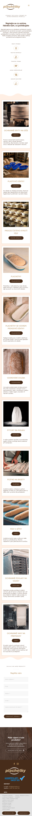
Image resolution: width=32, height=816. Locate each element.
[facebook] (14, 764)
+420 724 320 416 (14, 788)
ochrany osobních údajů (17, 797)
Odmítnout (24, 813)
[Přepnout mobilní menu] (29, 5)
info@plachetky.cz (14, 786)
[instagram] (18, 764)
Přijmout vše (9, 813)
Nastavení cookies (24, 795)
